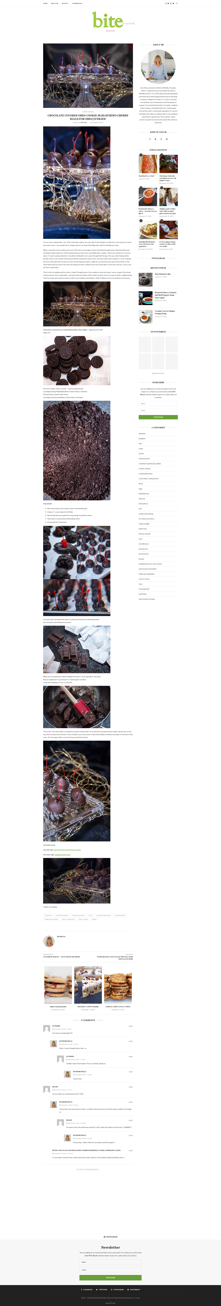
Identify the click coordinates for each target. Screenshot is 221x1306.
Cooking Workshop (146, 474)
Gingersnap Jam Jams (58, 1007)
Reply (131, 1026)
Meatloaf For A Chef (146, 176)
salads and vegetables (147, 574)
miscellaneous (144, 544)
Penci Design (136, 1298)
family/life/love (144, 494)
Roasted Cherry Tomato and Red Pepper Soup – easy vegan (165, 295)
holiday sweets (120, 915)
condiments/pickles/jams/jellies (150, 464)
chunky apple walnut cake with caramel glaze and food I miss (167, 211)
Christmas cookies (78, 915)
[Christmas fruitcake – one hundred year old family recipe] (168, 164)
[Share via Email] (102, 928)
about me (54, 3)
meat (140, 539)
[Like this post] (91, 928)
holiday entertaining (103, 915)
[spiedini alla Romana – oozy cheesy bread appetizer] (148, 230)
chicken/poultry (144, 459)
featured (142, 499)
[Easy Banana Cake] (146, 280)
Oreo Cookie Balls (68, 919)
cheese (141, 453)
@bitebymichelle (158, 373)
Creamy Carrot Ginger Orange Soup (165, 312)
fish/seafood (143, 504)
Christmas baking (62, 915)
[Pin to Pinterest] (99, 928)
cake (140, 443)
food (90, 915)
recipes (65, 3)
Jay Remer (56, 1026)
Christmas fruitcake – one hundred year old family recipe (167, 178)
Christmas (48, 915)
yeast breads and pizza (147, 599)
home (45, 3)
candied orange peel (62, 855)
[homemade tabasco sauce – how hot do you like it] (148, 197)
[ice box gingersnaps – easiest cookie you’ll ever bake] (168, 230)
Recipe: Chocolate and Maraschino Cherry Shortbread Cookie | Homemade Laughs (86, 1150)
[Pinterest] (173, 3)
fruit (140, 509)
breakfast (142, 439)
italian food (143, 529)
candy (141, 449)
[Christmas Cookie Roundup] (88, 985)
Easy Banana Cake (163, 274)
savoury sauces (144, 579)
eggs (140, 489)
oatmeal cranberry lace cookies (117, 1007)
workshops (77, 3)
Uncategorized (144, 589)
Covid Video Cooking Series (149, 479)
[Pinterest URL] (145, 344)
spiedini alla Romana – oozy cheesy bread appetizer (147, 244)
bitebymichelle (65, 1041)
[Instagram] (171, 3)
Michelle (84, 122)
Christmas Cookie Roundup (88, 1007)
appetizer (142, 433)
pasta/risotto (143, 549)
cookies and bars (88, 112)
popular (141, 559)
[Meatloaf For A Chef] (148, 164)
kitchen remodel (144, 534)
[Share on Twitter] (96, 928)
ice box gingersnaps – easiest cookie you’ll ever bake (168, 244)
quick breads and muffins (148, 569)
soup (140, 584)
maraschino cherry (51, 919)
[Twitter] (168, 3)
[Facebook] (165, 3)
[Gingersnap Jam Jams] (58, 985)
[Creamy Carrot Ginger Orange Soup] (146, 317)
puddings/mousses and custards (150, 564)
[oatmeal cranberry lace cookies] (118, 985)
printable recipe (49, 845)
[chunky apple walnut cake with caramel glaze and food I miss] (168, 197)
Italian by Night (144, 524)
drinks (141, 484)
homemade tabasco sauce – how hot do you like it (148, 211)
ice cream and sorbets (146, 519)
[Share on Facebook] (94, 928)
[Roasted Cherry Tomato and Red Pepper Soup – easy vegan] (146, 298)
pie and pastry (144, 554)
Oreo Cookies (83, 919)
